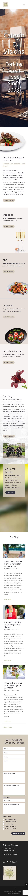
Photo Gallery (9, 200)
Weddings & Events (10, 819)
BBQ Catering (9, 824)
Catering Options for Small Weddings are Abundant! (13, 685)
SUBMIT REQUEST (18, 833)
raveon (8, 568)
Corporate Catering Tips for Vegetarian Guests (12, 624)
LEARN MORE (10, 492)
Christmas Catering (10, 826)
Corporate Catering (10, 821)
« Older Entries (7, 727)
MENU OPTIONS (8, 226)
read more (7, 599)
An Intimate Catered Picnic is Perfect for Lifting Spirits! (13, 563)
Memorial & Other (10, 829)
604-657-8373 (10, 861)
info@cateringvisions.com (10, 854)
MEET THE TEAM (8, 436)
